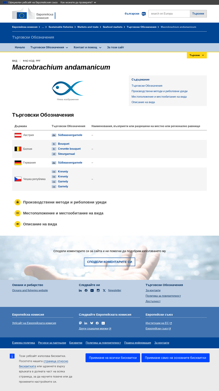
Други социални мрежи (93, 328)
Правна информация (137, 342)
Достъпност (153, 301)
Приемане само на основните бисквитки (175, 357)
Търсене (198, 13)
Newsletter (114, 290)
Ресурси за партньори (52, 342)
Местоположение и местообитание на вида (159, 96)
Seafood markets (113, 27)
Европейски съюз (157, 328)
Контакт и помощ (85, 47)
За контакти (153, 290)
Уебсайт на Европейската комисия (34, 323)
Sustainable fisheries (61, 27)
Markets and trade (88, 27)
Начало (20, 47)
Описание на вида (143, 102)
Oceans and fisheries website (30, 290)
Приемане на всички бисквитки (113, 357)
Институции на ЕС (157, 323)
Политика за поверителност (163, 295)
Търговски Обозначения (141, 27)
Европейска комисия (24, 27)
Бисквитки (75, 342)
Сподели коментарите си (109, 262)
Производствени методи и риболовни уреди (160, 91)
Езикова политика (23, 342)
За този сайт (115, 47)
